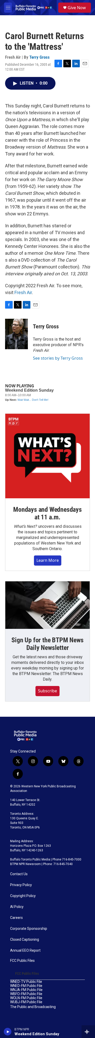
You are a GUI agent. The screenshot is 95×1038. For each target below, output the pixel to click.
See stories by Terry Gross (58, 358)
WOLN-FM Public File (26, 998)
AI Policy (17, 907)
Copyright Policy (23, 896)
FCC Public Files (22, 961)
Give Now (77, 7)
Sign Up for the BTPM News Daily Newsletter (47, 643)
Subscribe (47, 691)
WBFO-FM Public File (26, 994)
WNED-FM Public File (26, 986)
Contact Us (19, 874)
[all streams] (88, 1031)
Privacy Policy (21, 885)
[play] (8, 1031)
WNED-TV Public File (26, 982)
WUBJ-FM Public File (26, 1002)
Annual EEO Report (25, 950)
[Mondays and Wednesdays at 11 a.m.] (47, 456)
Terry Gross (39, 57)
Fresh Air (23, 292)
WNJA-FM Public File (26, 990)
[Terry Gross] (16, 334)
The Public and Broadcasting (33, 1007)
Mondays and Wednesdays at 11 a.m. (47, 513)
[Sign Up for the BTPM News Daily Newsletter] (47, 605)
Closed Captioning (24, 939)
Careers (16, 918)
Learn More (47, 560)
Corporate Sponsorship (28, 929)
